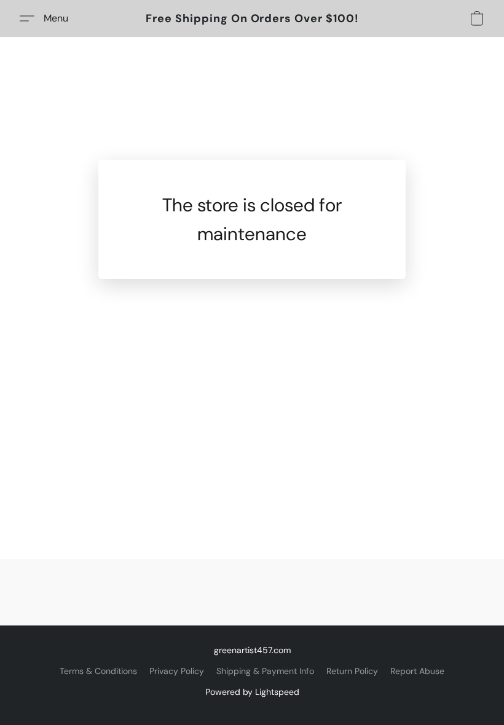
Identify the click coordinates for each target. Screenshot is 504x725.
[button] (252, 18)
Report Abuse (417, 670)
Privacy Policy (176, 670)
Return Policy (352, 670)
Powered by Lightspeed (252, 691)
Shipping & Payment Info (265, 670)
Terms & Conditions (98, 670)
